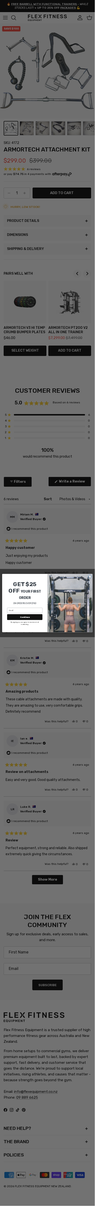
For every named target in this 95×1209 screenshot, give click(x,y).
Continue (25, 617)
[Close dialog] (90, 577)
